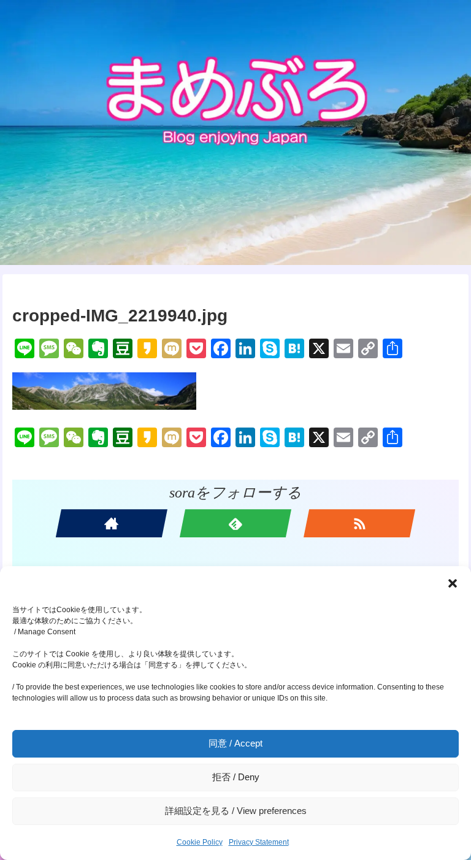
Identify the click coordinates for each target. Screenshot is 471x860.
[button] (452, 583)
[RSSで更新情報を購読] (359, 523)
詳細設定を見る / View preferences (236, 810)
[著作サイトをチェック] (111, 523)
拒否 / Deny (235, 777)
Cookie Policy (200, 842)
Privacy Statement (259, 842)
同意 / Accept (235, 743)
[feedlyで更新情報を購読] (235, 523)
